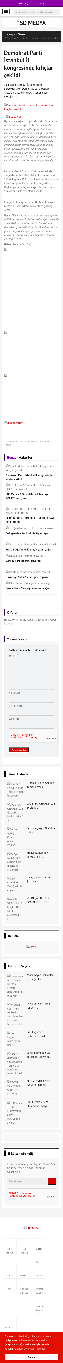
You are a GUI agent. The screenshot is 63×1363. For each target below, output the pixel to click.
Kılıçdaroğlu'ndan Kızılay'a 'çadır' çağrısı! (29, 549)
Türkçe (40, 3)
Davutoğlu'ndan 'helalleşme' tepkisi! (27, 577)
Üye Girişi (23, 3)
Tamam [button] (31, 1357)
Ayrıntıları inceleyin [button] (35, 1348)
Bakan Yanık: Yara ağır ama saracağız (27, 588)
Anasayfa (11, 34)
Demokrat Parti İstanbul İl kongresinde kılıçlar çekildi (29, 443)
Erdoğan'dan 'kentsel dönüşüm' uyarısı (28, 533)
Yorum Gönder (18, 749)
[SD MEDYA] (31, 1227)
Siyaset (21, 34)
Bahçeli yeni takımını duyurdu (23, 561)
